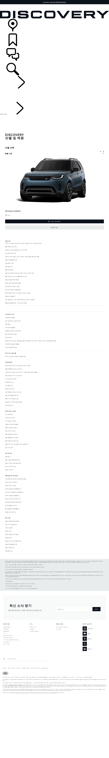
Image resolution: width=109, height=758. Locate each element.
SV (4, 633)
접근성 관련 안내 (44, 668)
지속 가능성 (58, 629)
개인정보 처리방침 (25, 668)
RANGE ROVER (6, 627)
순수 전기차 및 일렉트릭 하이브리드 (11, 639)
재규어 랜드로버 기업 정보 (62, 627)
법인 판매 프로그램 (7, 635)
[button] (54, 5)
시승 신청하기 (6, 642)
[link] (54, 26)
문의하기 (18, 668)
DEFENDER (6, 631)
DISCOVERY (6, 629)
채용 (9, 668)
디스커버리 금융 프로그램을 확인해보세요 (54, 2)
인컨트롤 (32, 629)
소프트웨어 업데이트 (34, 631)
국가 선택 (5, 668)
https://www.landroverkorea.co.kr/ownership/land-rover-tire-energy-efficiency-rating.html (35, 692)
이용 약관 (13, 668)
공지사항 (38, 668)
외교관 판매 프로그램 (8, 637)
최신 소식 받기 (6, 644)
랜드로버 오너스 (33, 627)
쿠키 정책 (33, 668)
